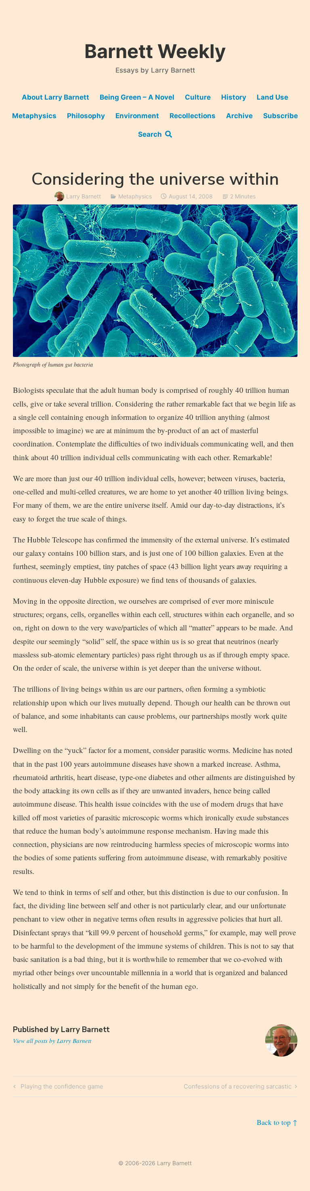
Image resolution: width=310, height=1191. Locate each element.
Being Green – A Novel (137, 97)
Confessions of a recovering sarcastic (237, 1087)
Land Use (272, 97)
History (233, 97)
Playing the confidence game (61, 1087)
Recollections (193, 116)
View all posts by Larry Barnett (52, 1041)
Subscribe (280, 116)
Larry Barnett (83, 196)
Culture (198, 97)
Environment (137, 116)
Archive (239, 116)
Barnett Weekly (155, 51)
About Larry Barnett (55, 97)
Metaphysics (34, 116)
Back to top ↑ (277, 1122)
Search (151, 134)
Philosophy (86, 116)
